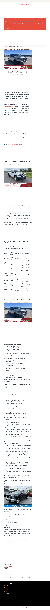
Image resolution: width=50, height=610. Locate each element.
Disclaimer (6, 591)
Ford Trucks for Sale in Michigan (27, 577)
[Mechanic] (6, 567)
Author (5, 564)
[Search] (45, 28)
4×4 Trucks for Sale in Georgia (15, 144)
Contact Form (7, 589)
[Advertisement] (25, 13)
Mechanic (11, 566)
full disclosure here (14, 100)
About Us (6, 585)
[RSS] (25, 1)
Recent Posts (9, 564)
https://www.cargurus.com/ (28, 322)
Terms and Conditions (8, 596)
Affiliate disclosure (8, 587)
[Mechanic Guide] (25, 4)
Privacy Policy (7, 593)
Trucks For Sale (9, 574)
